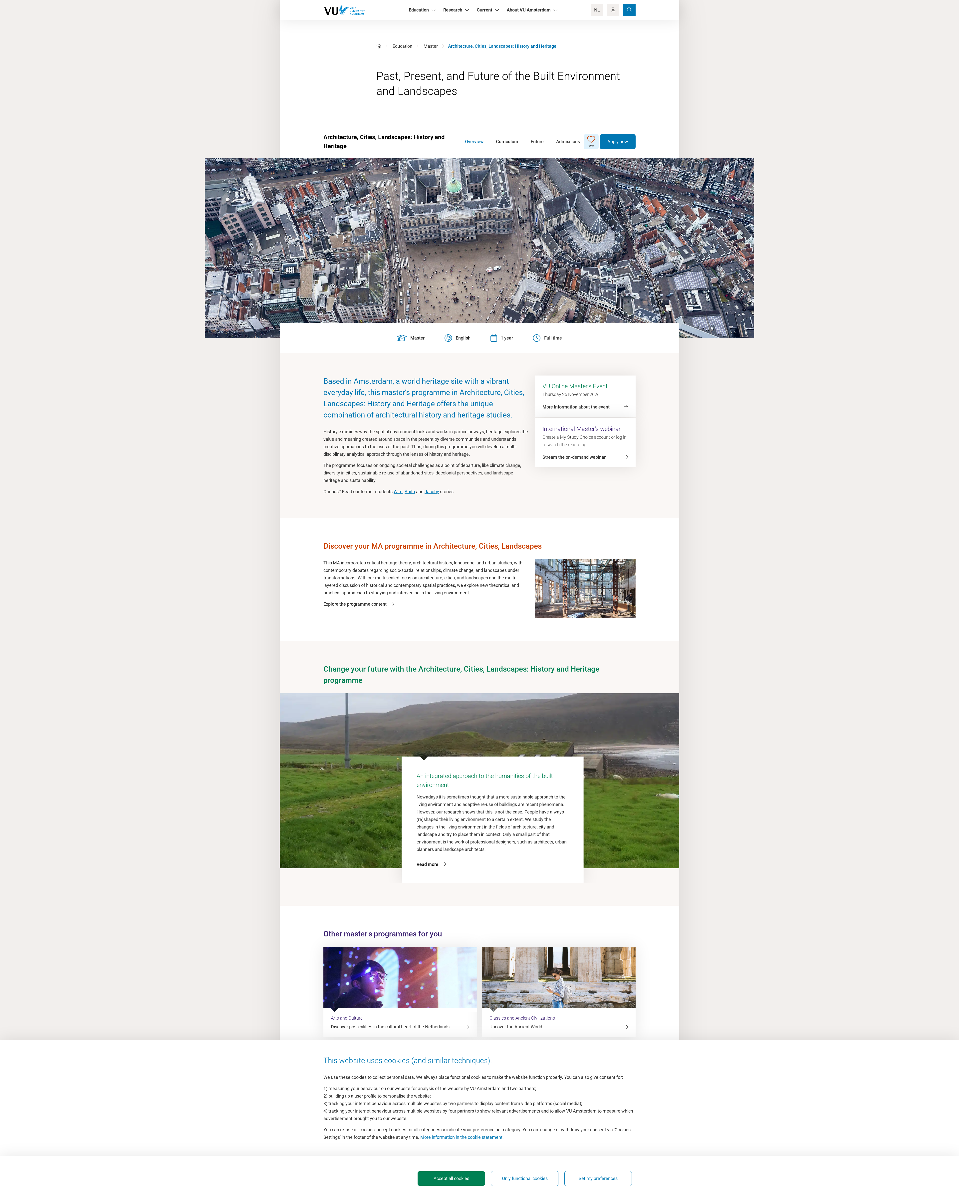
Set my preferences (598, 1178)
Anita (410, 491)
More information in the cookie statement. (462, 1137)
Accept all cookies (451, 1178)
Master (431, 46)
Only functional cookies (525, 1178)
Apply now (617, 141)
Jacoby (432, 491)
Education (402, 46)
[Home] (378, 46)
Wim (398, 491)
